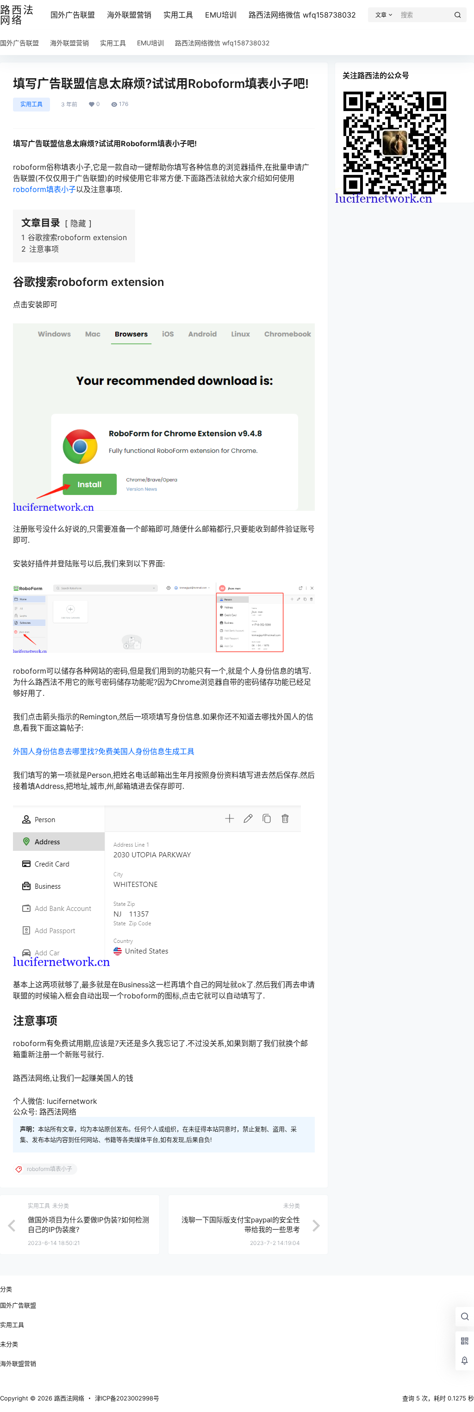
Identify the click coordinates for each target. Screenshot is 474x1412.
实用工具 (178, 14)
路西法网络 (68, 1398)
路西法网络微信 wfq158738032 (302, 14)
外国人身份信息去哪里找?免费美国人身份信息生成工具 (103, 751)
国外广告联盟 (72, 14)
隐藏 (78, 223)
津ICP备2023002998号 (127, 1398)
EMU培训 (221, 14)
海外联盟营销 (129, 14)
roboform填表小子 (44, 189)
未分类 (9, 1344)
